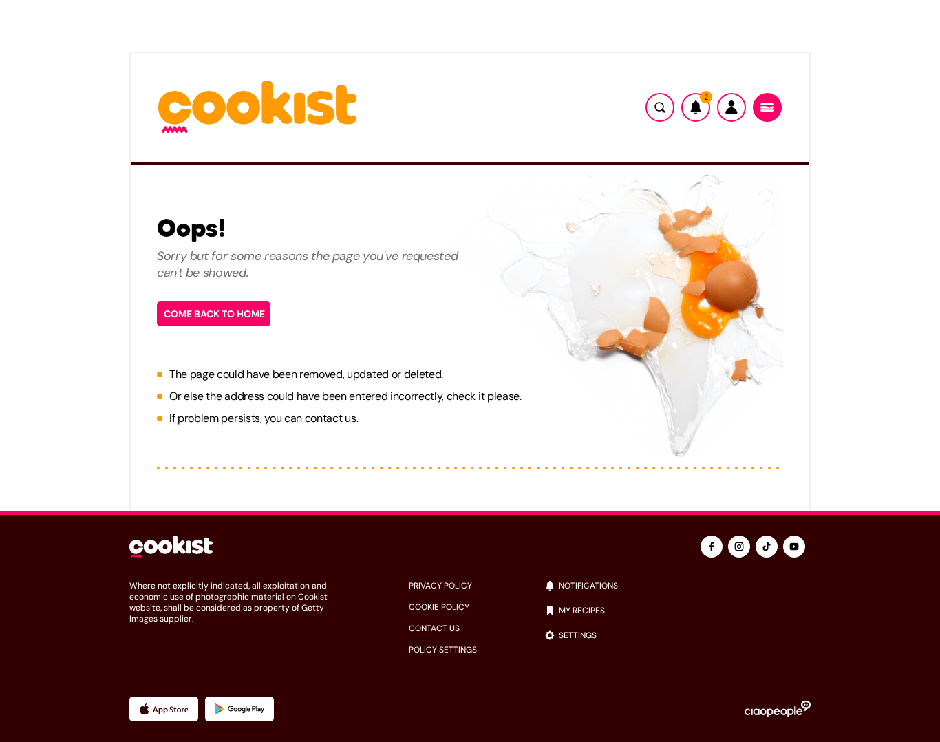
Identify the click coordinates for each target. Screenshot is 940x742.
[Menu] (767, 107)
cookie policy (439, 607)
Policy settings (443, 649)
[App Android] (239, 709)
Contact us (434, 628)
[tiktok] (767, 547)
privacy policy (440, 585)
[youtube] (794, 547)
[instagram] (739, 547)
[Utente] (731, 107)
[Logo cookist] (257, 108)
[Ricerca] (659, 107)
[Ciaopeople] (778, 709)
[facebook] (712, 547)
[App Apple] (163, 709)
